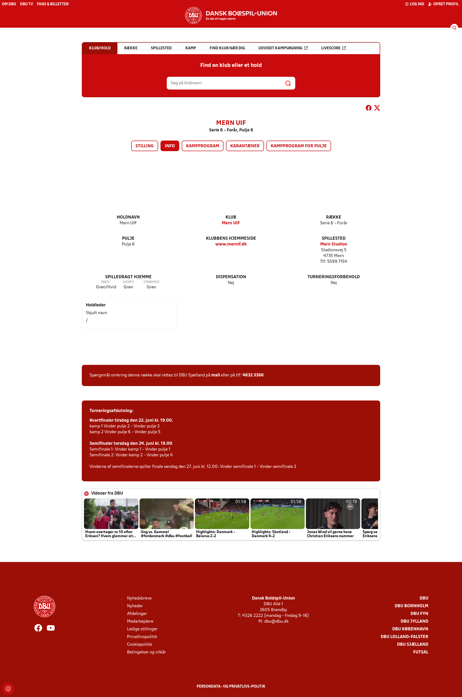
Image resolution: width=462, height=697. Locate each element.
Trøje (105, 282)
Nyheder (135, 606)
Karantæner (245, 146)
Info (170, 146)
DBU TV (26, 4)
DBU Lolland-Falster (404, 637)
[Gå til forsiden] (231, 15)
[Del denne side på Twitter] (377, 109)
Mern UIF (231, 223)
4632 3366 (253, 375)
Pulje (128, 239)
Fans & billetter (53, 4)
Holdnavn (128, 217)
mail (215, 375)
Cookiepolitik (139, 645)
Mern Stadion (333, 244)
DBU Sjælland (412, 645)
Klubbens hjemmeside (231, 239)
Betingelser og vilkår (146, 652)
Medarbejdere (140, 622)
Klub (230, 217)
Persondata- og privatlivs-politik (231, 686)
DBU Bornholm (411, 606)
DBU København (410, 629)
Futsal (420, 652)
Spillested (334, 239)
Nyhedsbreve (139, 598)
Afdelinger (137, 614)
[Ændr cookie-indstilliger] (8, 689)
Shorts (128, 282)
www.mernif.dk (231, 244)
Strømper (151, 282)
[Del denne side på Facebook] (369, 109)
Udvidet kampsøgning (280, 48)
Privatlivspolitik (142, 637)
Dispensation (231, 277)
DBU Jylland (414, 622)
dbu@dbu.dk (276, 622)
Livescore (330, 48)
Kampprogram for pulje (299, 146)
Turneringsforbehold (334, 277)
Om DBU (9, 4)
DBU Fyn (419, 614)
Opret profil (446, 4)
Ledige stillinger (142, 629)
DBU (424, 598)
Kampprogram (202, 146)
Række (333, 217)
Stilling (144, 146)
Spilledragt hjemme (128, 277)
